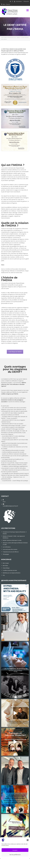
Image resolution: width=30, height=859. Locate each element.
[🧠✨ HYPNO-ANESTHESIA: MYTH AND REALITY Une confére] (15, 598)
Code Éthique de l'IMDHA (15, 351)
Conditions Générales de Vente (10, 570)
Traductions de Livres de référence (11, 552)
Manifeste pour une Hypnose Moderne (11, 573)
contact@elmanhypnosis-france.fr (10, 506)
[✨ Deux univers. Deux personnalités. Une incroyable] (15, 770)
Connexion (19, 1)
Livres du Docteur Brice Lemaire (10, 549)
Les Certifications (7, 547)
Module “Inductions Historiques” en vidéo (12, 540)
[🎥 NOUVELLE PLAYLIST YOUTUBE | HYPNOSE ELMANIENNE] (15, 713)
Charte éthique (6, 568)
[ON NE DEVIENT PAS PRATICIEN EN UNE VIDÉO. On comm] (15, 627)
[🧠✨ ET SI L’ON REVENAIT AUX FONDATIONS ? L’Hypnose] (15, 656)
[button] (27, 840)
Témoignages (6, 554)
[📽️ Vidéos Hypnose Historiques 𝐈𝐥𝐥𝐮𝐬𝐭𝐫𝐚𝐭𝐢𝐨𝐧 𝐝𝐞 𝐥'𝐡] (15, 684)
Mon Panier (5, 565)
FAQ (4, 575)
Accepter (15, 850)
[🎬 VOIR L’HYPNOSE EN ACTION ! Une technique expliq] (15, 742)
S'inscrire (26, 1)
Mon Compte (6, 563)
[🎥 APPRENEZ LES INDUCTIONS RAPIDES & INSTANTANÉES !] (15, 799)
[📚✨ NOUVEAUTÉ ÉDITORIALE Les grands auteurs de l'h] (15, 828)
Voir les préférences (15, 854)
